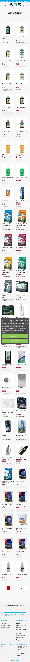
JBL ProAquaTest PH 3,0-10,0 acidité (7, 224)
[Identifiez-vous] (23, 5)
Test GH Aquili (20, 481)
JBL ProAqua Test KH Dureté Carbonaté (22, 224)
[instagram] (23, 605)
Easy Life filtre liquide (6, 37)
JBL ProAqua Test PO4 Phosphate (21, 271)
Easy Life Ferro (20, 84)
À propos (18, 627)
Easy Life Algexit (6, 60)
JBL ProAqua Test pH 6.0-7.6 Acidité (8, 482)
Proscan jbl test (20, 411)
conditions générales (14, 614)
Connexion (4, 646)
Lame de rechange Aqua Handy (21, 434)
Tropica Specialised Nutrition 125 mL (7, 178)
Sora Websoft (17, 660)
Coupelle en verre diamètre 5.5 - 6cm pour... (7, 412)
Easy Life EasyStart (21, 60)
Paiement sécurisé (21, 629)
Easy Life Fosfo (6, 107)
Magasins (19, 640)
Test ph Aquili (20, 551)
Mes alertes (4, 649)
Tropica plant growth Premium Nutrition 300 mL (21, 156)
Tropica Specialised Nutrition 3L (7, 458)
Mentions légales (21, 625)
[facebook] (20, 605)
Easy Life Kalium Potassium (20, 108)
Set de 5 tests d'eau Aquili (21, 529)
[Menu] (2, 5)
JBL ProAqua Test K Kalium (7, 294)
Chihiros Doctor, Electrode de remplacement (6, 389)
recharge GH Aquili (7, 574)
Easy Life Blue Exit (7, 84)
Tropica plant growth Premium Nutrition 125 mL (7, 156)
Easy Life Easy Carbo (22, 131)
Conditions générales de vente (22, 632)
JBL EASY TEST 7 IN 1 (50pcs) (22, 201)
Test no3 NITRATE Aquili (7, 529)
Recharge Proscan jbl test (7, 434)
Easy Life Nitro (6, 131)
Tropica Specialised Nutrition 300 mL (21, 178)
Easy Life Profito (20, 37)
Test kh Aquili (6, 551)
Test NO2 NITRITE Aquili (7, 505)
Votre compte (6, 644)
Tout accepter (15, 336)
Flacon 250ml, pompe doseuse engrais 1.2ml (20, 389)
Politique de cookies (7, 330)
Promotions (4, 623)
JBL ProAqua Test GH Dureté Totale (8, 248)
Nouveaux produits (6, 625)
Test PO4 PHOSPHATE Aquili (21, 505)
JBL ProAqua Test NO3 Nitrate (7, 271)
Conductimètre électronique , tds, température (21, 459)
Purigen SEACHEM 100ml (21, 365)
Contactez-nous (20, 635)
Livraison (18, 623)
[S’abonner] (24, 611)
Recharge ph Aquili (21, 574)
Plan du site (19, 637)
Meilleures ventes (6, 627)
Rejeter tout (15, 341)
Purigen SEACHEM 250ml (7, 365)
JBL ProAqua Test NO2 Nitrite (21, 248)
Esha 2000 (5, 200)
